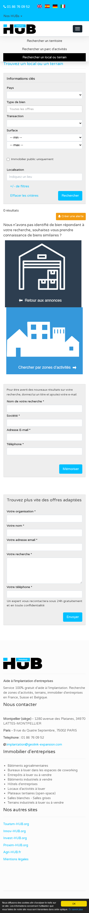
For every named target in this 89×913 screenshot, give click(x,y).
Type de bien (16, 102)
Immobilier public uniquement (32, 159)
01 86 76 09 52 (18, 7)
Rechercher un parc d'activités (44, 49)
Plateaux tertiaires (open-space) (32, 793)
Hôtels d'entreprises (23, 784)
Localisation (15, 170)
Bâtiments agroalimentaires (28, 766)
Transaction (15, 116)
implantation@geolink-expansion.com (34, 744)
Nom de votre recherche (24, 401)
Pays (10, 88)
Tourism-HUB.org (16, 824)
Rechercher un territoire (44, 41)
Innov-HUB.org (14, 831)
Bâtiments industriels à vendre (30, 779)
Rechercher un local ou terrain (44, 57)
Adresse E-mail (17, 430)
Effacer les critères (24, 196)
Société (12, 415)
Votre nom (14, 525)
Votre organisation (20, 511)
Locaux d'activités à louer (26, 789)
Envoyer (73, 617)
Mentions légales (16, 859)
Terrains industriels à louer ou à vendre (36, 803)
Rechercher (70, 196)
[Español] (47, 7)
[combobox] (44, 109)
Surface (12, 130)
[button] (12, 16)
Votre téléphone (18, 587)
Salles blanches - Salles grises (29, 798)
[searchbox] (44, 109)
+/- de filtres (19, 186)
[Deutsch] (55, 7)
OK (74, 903)
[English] (39, 7)
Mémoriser (71, 469)
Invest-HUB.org (15, 838)
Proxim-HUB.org (15, 845)
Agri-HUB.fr (12, 852)
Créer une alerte (72, 216)
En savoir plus (76, 909)
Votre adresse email (21, 540)
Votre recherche (18, 554)
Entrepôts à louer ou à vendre (30, 775)
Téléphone (14, 444)
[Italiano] (62, 7)
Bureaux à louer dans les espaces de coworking (43, 770)
